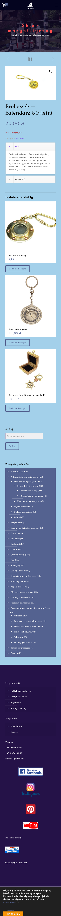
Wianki (17, 517)
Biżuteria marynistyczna (26, 481)
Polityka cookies (19, 696)
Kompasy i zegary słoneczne (28, 621)
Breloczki (20, 138)
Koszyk (14, 732)
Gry (12, 560)
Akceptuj (10, 910)
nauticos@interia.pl (14, 758)
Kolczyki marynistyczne (29, 501)
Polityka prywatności (21, 690)
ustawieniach (10, 902)
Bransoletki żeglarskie (27, 486)
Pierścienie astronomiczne (27, 626)
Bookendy (16, 538)
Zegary (14, 653)
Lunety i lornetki (19, 570)
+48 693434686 (13, 753)
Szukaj (12, 446)
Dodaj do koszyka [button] (17, 268)
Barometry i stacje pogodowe (25, 527)
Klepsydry (15, 565)
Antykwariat (16, 522)
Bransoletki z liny (28, 490)
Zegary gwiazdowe (23, 642)
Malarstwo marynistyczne (23, 576)
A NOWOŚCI (17, 471)
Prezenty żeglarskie (20, 602)
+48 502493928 (13, 747)
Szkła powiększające (20, 647)
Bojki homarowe (22, 506)
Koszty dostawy (18, 708)
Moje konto (16, 726)
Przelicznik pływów (18, 329)
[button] (51, 71)
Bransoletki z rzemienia (31, 495)
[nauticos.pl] (30, 5)
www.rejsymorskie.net (16, 862)
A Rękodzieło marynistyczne (24, 476)
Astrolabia (19, 615)
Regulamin (16, 702)
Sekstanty (18, 637)
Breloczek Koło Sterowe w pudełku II (27, 395)
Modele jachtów (18, 581)
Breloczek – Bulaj (17, 255)
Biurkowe (15, 533)
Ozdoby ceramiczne (20, 597)
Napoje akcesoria (19, 586)
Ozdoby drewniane (23, 511)
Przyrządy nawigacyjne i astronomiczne (30, 608)
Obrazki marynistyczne (22, 592)
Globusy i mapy (18, 554)
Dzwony (15, 549)
